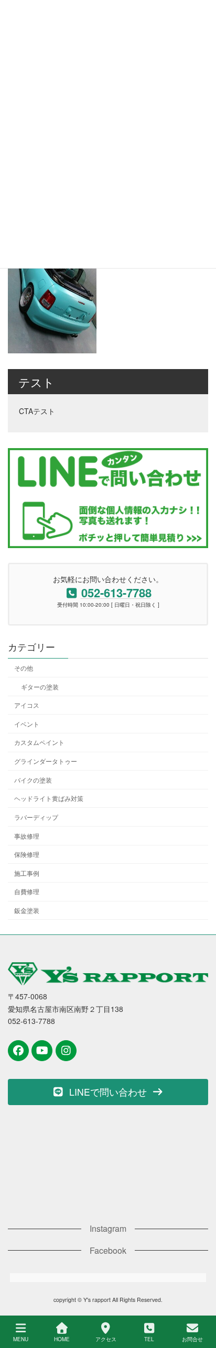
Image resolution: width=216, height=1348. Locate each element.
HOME (62, 1339)
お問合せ (192, 1339)
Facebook (108, 1250)
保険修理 (26, 854)
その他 (23, 667)
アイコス (26, 704)
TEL (149, 1339)
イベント (26, 723)
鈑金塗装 (26, 910)
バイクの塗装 (33, 779)
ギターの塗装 (40, 686)
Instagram (108, 1228)
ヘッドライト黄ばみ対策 (48, 798)
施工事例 (26, 872)
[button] (108, 1092)
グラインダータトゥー (45, 760)
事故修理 (26, 835)
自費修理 (26, 891)
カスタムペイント (39, 742)
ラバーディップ (36, 816)
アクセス (105, 1339)
